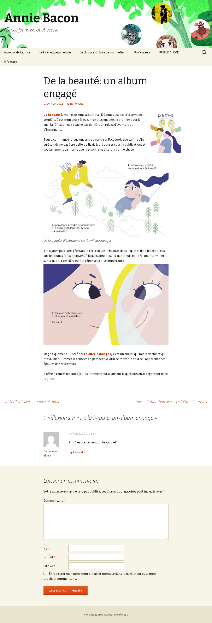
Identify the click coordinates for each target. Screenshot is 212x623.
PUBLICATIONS (169, 52)
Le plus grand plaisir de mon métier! (102, 52)
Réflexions (76, 103)
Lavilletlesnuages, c (99, 354)
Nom (48, 548)
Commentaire (54, 500)
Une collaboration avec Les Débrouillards (171, 401)
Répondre (79, 452)
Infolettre (10, 62)
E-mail (49, 557)
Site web (49, 566)
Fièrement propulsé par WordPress (106, 614)
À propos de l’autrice (17, 52)
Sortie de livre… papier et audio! (32, 401)
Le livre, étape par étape (55, 52)
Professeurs (142, 52)
